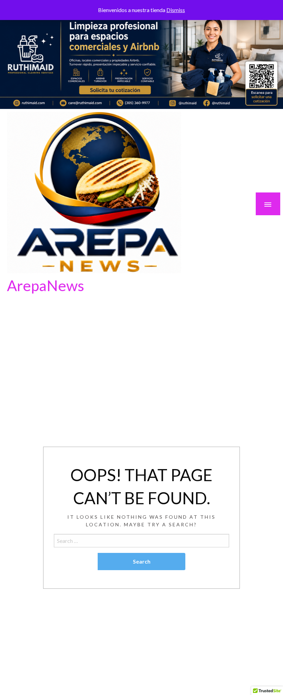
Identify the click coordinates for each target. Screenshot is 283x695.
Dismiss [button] (175, 10)
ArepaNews (45, 285)
